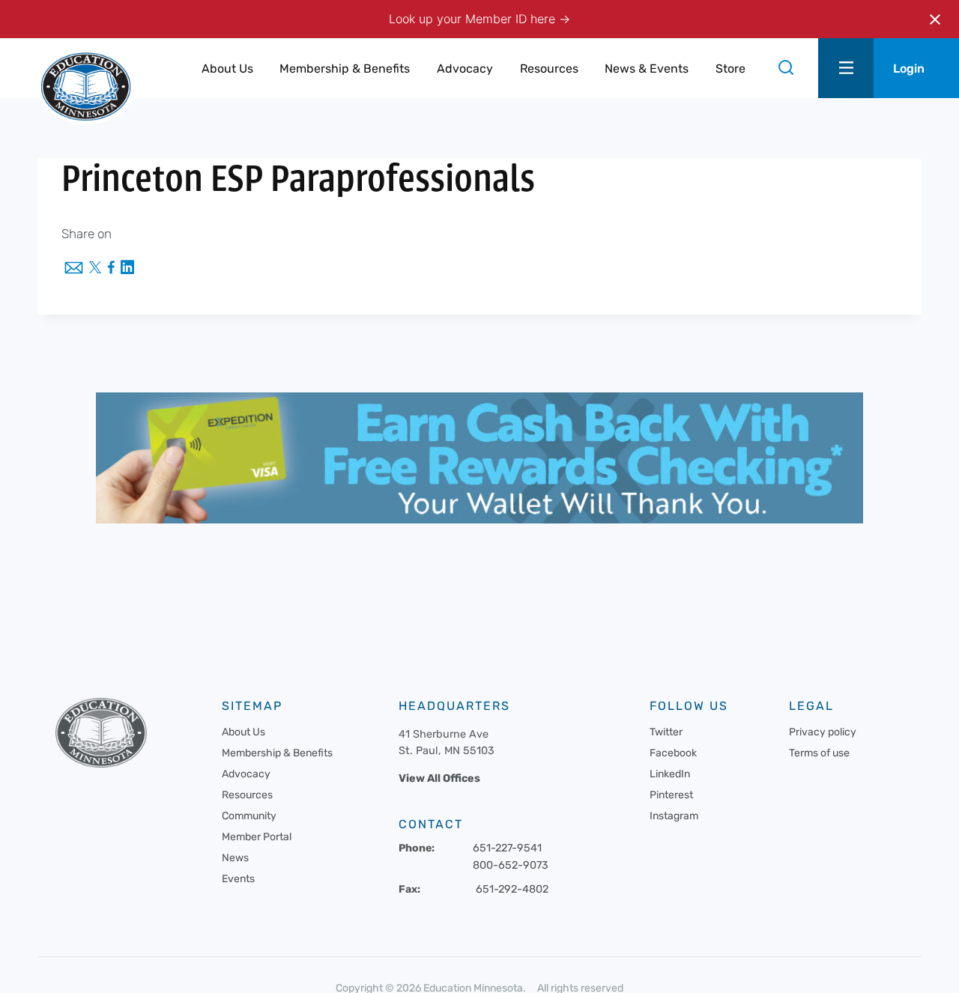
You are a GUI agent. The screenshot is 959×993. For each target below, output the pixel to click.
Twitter (666, 732)
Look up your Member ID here (474, 18)
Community (249, 816)
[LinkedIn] (127, 268)
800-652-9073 (510, 865)
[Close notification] (935, 19)
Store (730, 68)
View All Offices (439, 778)
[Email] (73, 268)
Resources (247, 795)
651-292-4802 (512, 889)
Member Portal (256, 836)
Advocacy (246, 774)
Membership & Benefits (277, 753)
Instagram (674, 816)
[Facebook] (111, 268)
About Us (243, 732)
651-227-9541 (507, 848)
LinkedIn (670, 774)
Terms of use (819, 753)
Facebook (673, 753)
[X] (95, 268)
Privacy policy (822, 732)
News (235, 857)
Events (238, 878)
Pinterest (671, 795)
